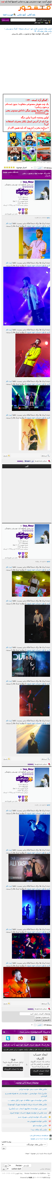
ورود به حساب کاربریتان (13, 1069)
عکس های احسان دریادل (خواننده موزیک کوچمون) (27, 1104)
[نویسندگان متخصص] (19, 214)
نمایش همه (24, 1032)
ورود (46, 22)
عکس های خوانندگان (44, 31)
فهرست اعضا (8, 15)
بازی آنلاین (31, 15)
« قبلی (40, 168)
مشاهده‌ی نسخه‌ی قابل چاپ (39, 1135)
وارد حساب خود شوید (35, 226)
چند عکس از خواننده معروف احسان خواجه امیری (28, 1113)
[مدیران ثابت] (26, 214)
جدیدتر (38, 1020)
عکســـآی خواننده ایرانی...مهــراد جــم (32, 1117)
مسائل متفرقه (24, 29)
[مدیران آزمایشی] (23, 214)
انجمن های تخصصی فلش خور (41, 29)
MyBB (30, 1177)
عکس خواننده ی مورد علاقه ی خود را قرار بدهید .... (27, 1100)
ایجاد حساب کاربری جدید (41, 1072)
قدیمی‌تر (46, 1020)
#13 (48, 805)
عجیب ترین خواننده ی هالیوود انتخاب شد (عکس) (28, 1108)
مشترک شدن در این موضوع (39, 1138)
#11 (48, 218)
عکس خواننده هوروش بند (37, 1121)
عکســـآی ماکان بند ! (39, 1129)
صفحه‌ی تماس (45, 1169)
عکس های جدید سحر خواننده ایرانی (33, 1089)
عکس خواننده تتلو (40, 1125)
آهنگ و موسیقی (11, 29)
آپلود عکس (21, 15)
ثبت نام (37, 22)
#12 (48, 561)
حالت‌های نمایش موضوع (10, 172)
